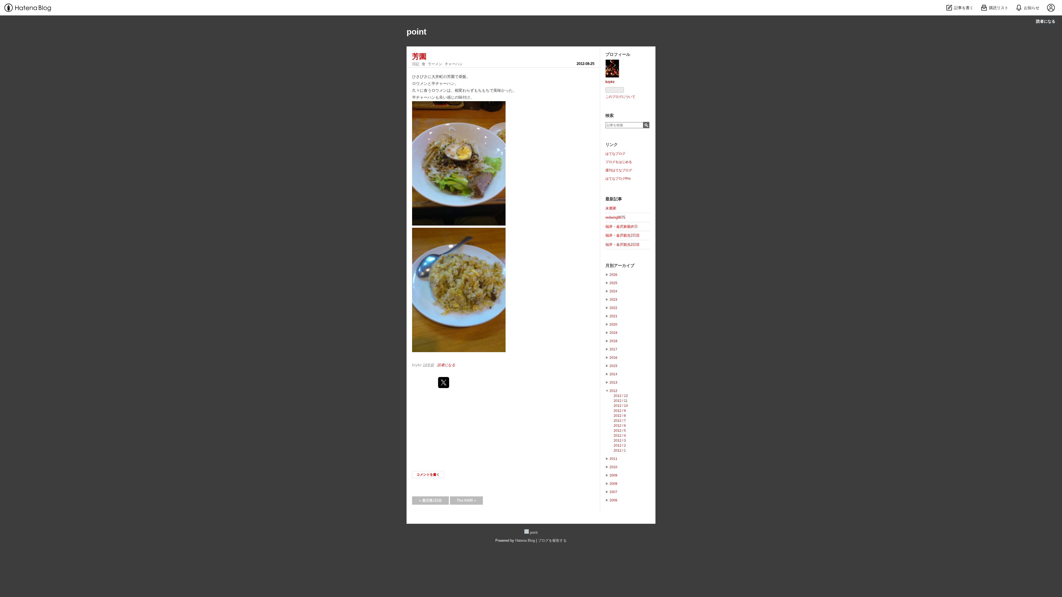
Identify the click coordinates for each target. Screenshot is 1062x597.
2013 (613, 382)
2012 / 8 (620, 416)
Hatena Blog (525, 540)
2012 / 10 (621, 406)
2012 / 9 (620, 411)
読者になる (1045, 21)
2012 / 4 (620, 436)
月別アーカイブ (619, 265)
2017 (613, 349)
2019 (613, 333)
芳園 (419, 56)
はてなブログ (615, 154)
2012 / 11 (621, 401)
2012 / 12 (621, 396)
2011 (613, 459)
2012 (613, 391)
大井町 (437, 76)
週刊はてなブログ (618, 170)
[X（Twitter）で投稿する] (443, 382)
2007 (613, 492)
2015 (613, 366)
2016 (613, 358)
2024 (613, 291)
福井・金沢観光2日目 (622, 235)
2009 (613, 475)
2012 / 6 (620, 426)
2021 (613, 316)
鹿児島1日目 (430, 500)
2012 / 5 (620, 431)
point (416, 31)
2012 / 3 (620, 440)
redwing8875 (615, 217)
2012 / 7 (620, 421)
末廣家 (610, 208)
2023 (613, 300)
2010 (613, 467)
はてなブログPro (618, 178)
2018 (613, 341)
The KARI (466, 500)
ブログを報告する (552, 540)
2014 (613, 374)
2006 (613, 500)
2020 (613, 324)
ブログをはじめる (618, 162)
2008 (613, 484)
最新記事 (613, 199)
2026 (613, 275)
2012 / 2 (620, 445)
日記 (415, 64)
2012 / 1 (620, 450)
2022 (613, 308)
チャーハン (454, 64)
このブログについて (620, 97)
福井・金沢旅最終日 (621, 226)
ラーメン (435, 64)
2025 (613, 283)
